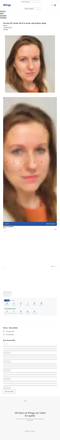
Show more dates (9, 391)
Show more (6, 130)
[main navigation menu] (53, 5)
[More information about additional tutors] (11, 296)
